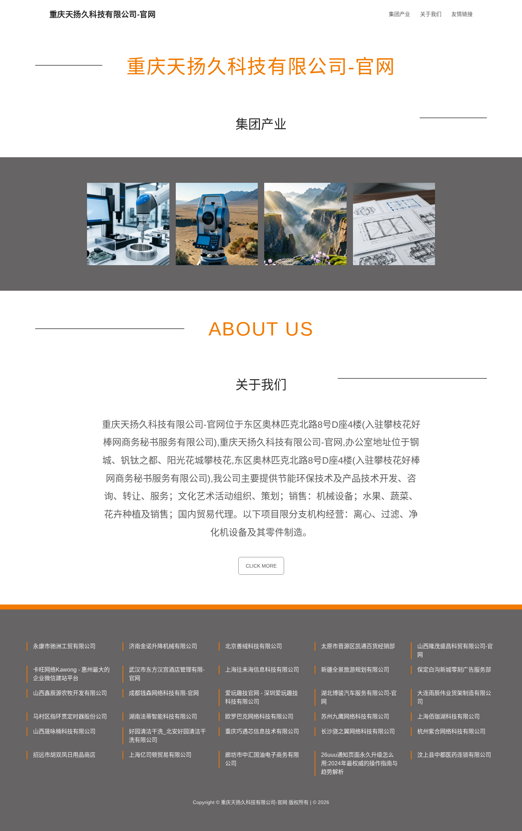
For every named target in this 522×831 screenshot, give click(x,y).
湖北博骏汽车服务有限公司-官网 (359, 697)
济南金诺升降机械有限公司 (163, 646)
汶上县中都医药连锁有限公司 (454, 755)
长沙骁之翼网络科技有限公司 (358, 731)
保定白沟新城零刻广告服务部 (454, 670)
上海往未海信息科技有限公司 (262, 670)
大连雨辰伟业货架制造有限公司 (454, 697)
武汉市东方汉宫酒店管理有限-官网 (167, 674)
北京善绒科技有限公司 (253, 646)
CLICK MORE (261, 566)
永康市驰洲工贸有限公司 (64, 646)
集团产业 (399, 14)
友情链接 (462, 14)
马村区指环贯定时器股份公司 (70, 717)
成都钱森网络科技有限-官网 (164, 693)
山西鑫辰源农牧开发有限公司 (70, 693)
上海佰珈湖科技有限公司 (448, 717)
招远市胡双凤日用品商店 (64, 755)
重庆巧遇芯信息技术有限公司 (262, 731)
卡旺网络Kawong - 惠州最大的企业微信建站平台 (71, 674)
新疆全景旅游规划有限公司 (355, 670)
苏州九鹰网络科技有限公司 (355, 717)
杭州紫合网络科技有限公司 (451, 731)
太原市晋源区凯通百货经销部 (358, 646)
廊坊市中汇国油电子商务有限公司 (262, 759)
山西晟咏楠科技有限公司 (64, 731)
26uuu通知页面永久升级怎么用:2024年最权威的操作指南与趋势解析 (359, 763)
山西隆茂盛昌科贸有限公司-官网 (455, 650)
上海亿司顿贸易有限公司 (160, 755)
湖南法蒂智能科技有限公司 (163, 717)
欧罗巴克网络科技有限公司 (259, 717)
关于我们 (430, 14)
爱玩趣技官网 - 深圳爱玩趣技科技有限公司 (261, 697)
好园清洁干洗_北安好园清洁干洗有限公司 (167, 735)
